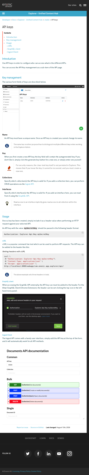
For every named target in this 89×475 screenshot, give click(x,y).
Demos (60, 438)
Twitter (28, 454)
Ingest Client (12, 52)
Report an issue (22, 427)
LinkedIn (48, 454)
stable (46, 20)
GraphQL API (23, 196)
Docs (14, 20)
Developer (6, 20)
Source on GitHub (37, 427)
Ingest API (29, 184)
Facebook (38, 454)
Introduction (11, 37)
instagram (69, 454)
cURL (9, 46)
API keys (54, 20)
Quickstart (30, 438)
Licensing (15, 471)
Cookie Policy (36, 471)
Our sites (72, 5)
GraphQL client (13, 49)
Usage (9, 43)
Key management (13, 40)
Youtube (59, 454)
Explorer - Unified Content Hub (43, 14)
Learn (43, 438)
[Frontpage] (8, 5)
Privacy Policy (25, 471)
